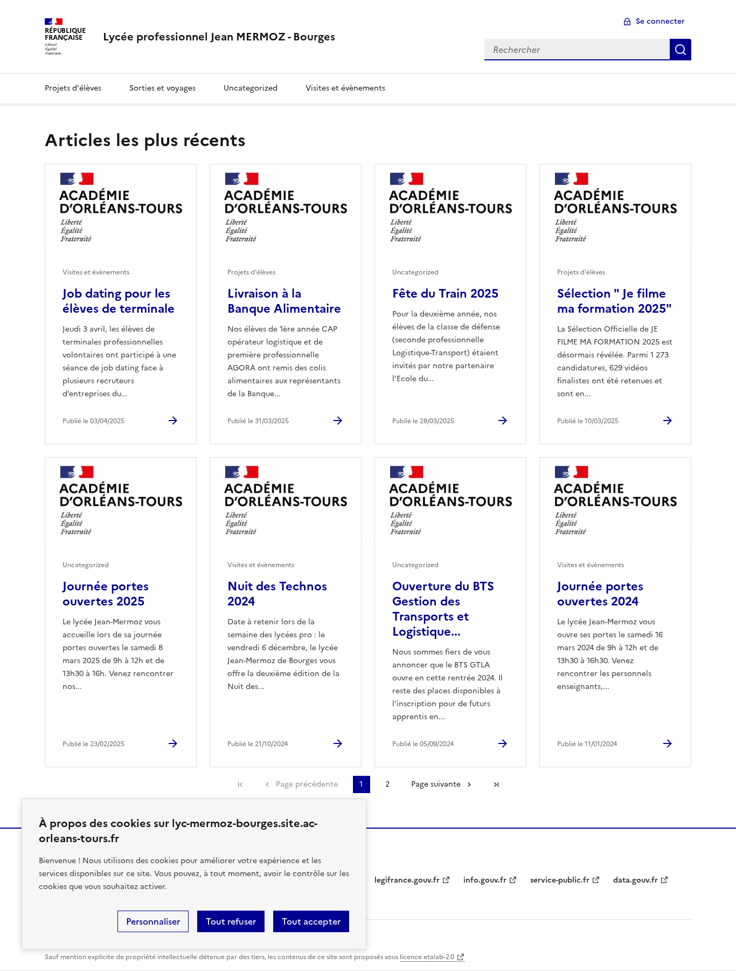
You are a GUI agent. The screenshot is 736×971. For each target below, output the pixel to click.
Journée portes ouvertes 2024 (600, 593)
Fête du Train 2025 (445, 293)
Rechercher (680, 49)
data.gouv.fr (635, 880)
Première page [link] (240, 784)
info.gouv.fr (484, 880)
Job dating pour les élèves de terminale (119, 301)
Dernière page (496, 784)
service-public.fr (559, 880)
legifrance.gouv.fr (407, 880)
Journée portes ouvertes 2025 (106, 593)
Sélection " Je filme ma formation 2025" (614, 301)
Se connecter (660, 21)
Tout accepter (311, 921)
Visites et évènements (345, 88)
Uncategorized (250, 88)
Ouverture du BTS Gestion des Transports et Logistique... (443, 609)
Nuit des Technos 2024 (277, 593)
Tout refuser (231, 921)
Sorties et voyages (162, 88)
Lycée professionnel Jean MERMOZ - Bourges (219, 37)
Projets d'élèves (73, 88)
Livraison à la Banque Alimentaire (284, 301)
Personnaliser (153, 921)
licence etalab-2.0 (427, 957)
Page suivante (436, 784)
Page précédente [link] (307, 784)
